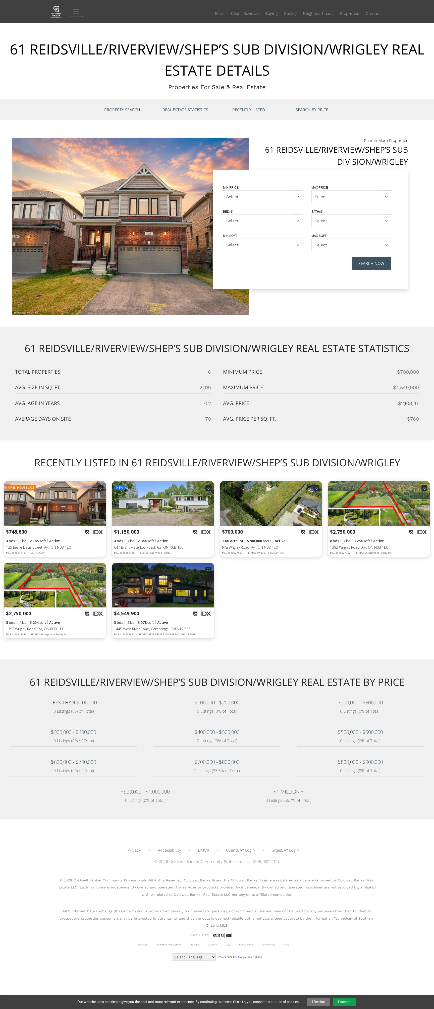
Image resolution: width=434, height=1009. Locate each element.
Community (268, 944)
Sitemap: (142, 944)
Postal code (246, 944)
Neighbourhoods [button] (318, 13)
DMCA (203, 850)
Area (286, 944)
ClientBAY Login (240, 850)
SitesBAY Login (285, 850)
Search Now (371, 263)
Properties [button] (349, 13)
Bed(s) (228, 211)
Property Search (122, 110)
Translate (254, 957)
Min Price (231, 187)
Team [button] (219, 13)
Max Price (319, 187)
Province (194, 944)
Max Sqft (319, 235)
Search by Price (312, 110)
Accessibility (169, 850)
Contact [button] (373, 13)
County (212, 944)
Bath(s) (317, 211)
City (228, 944)
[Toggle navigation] (76, 12)
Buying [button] (271, 13)
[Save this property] (100, 488)
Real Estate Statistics (185, 110)
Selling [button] (290, 13)
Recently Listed (248, 110)
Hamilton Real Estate (168, 944)
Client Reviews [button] (245, 13)
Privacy (134, 850)
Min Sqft (230, 235)
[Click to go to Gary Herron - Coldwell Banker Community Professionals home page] (60, 11)
